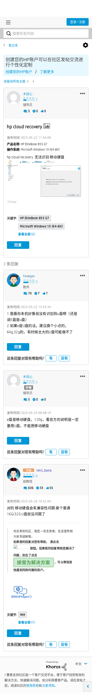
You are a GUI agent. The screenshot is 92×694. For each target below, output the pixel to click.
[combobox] (46, 33)
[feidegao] (13, 280)
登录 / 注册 (77, 22)
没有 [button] (64, 358)
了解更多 (47, 72)
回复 (18, 245)
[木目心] (13, 98)
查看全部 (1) (26, 622)
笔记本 (13, 45)
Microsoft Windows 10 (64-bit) (41, 226)
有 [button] (51, 358)
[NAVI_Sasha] (13, 474)
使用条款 (32, 686)
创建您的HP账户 (19, 72)
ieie (22, 614)
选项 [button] (85, 45)
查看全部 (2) (26, 234)
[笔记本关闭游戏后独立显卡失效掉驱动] (33, 81)
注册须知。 (50, 686)
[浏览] (7, 22)
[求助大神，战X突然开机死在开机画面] (28, 81)
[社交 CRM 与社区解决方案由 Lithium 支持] (56, 665)
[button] (82, 93)
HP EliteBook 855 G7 (34, 218)
